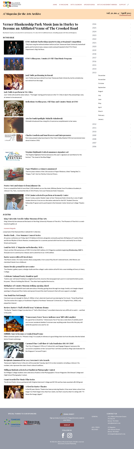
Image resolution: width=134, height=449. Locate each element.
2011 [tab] (94, 128)
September (102, 87)
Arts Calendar (76, 4)
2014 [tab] (94, 69)
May (99, 103)
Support (122, 4)
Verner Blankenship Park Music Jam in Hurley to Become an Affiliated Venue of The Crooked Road (40, 26)
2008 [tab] (94, 139)
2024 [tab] (94, 31)
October (101, 83)
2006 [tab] (94, 146)
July (99, 95)
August (100, 91)
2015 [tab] (94, 65)
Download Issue (125, 15)
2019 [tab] (94, 50)
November (102, 79)
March (100, 111)
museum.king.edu (9, 228)
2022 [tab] (94, 39)
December (101, 75)
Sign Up (67, 425)
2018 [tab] (94, 54)
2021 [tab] (94, 43)
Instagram (69, 435)
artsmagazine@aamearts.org (116, 434)
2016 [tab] (94, 61)
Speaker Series (89, 4)
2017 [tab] (94, 58)
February (101, 115)
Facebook (63, 435)
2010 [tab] (94, 131)
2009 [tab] (94, 135)
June (99, 99)
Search (129, 4)
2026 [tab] (94, 24)
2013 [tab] (94, 72)
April (100, 107)
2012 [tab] (94, 124)
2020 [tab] (94, 46)
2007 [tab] (94, 143)
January (100, 119)
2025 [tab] (94, 28)
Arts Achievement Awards (107, 4)
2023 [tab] (94, 35)
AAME (55, 4)
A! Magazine (63, 4)
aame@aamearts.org (114, 423)
